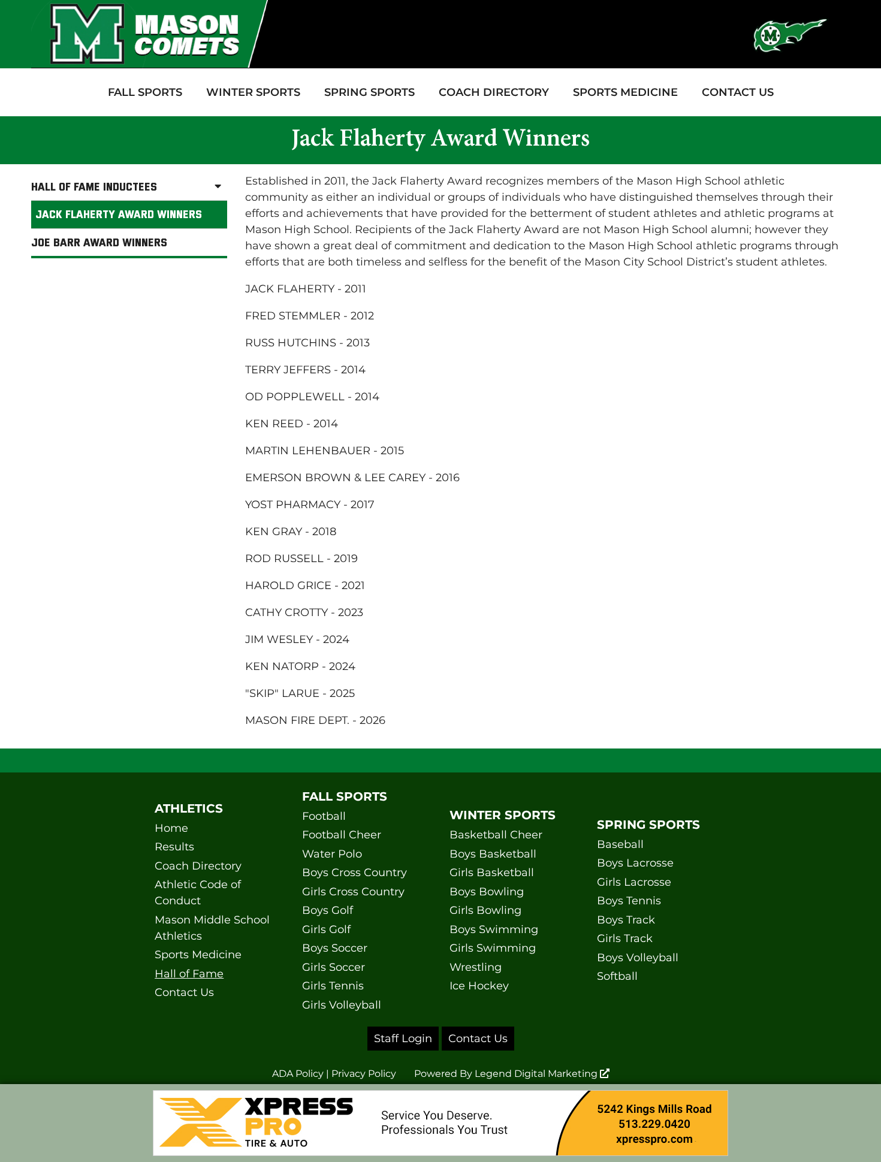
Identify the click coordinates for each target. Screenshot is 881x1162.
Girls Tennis (333, 985)
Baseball (620, 844)
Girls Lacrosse (634, 882)
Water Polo (332, 854)
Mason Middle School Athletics (212, 928)
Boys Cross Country (354, 872)
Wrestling (475, 967)
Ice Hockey (479, 985)
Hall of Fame (189, 973)
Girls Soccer (333, 967)
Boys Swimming (493, 929)
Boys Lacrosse (635, 863)
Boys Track (626, 919)
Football (324, 816)
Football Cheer (341, 834)
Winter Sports (253, 92)
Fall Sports (145, 92)
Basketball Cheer (495, 834)
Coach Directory (494, 92)
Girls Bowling (485, 910)
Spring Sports (369, 92)
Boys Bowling (486, 891)
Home (171, 828)
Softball (617, 976)
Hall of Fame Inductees (94, 186)
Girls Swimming (492, 948)
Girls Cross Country (353, 891)
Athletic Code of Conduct (198, 892)
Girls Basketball (491, 872)
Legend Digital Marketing (537, 1073)
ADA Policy (298, 1073)
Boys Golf (327, 910)
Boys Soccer (334, 948)
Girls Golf (326, 929)
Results (174, 846)
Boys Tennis (629, 900)
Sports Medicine (625, 92)
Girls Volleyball (341, 1005)
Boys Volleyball (637, 957)
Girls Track (625, 938)
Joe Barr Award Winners (99, 242)
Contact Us (738, 92)
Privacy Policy (363, 1073)
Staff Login (403, 1038)
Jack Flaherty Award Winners (118, 214)
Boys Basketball (492, 854)
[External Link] (440, 1123)
